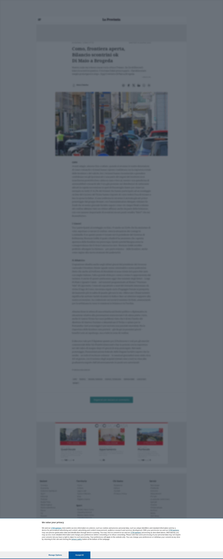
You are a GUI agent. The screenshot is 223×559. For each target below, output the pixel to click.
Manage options (55, 555)
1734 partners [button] (56, 528)
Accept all (79, 555)
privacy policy (77, 539)
